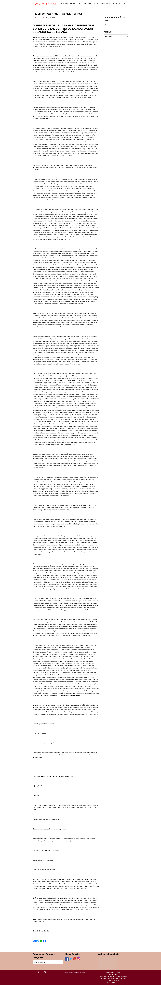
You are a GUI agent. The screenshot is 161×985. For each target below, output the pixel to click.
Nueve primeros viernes (113, 974)
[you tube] (75, 960)
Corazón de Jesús (39, 17)
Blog (124, 3)
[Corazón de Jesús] (45, 4)
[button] (126, 3)
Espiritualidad (110, 972)
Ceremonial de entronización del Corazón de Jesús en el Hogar (113, 979)
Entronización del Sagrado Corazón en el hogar (113, 976)
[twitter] (71, 960)
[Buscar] (126, 25)
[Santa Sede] (107, 968)
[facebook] (67, 960)
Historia (118, 972)
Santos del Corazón (113, 983)
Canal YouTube (116, 3)
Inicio (62, 3)
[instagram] (79, 960)
